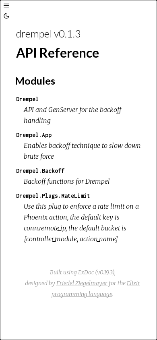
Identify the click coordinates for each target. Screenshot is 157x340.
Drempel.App (34, 134)
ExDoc (86, 272)
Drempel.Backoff (40, 170)
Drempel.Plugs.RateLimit (53, 195)
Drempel (27, 98)
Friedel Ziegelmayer (81, 283)
